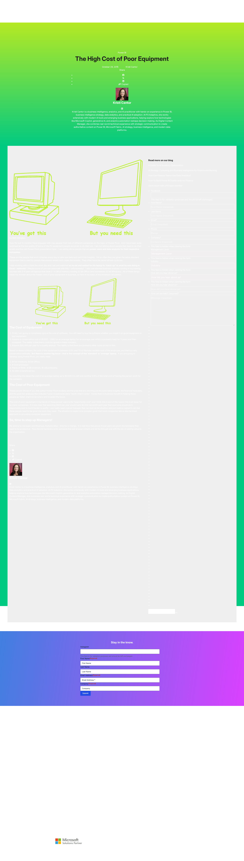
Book (107, 851)
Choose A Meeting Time (161, 611)
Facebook (155, 190)
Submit (85, 693)
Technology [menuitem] (93, 1)
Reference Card (93, 851)
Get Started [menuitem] (131, 1)
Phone (154, 229)
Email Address (90, 675)
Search (5, 20)
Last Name (156, 211)
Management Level (160, 249)
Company (156, 237)
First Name (156, 202)
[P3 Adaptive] (62, 2)
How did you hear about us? (164, 273)
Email (154, 220)
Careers (74, 853)
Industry (154, 261)
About (64, 853)
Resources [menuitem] (117, 1)
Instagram (84, 647)
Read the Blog (6, 747)
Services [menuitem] (80, 1)
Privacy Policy (82, 855)
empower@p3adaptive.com (63, 829)
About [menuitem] (105, 1)
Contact (68, 855)
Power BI (122, 52)
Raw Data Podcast (73, 851)
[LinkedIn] (122, 108)
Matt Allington (18, 238)
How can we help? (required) (165, 293)
